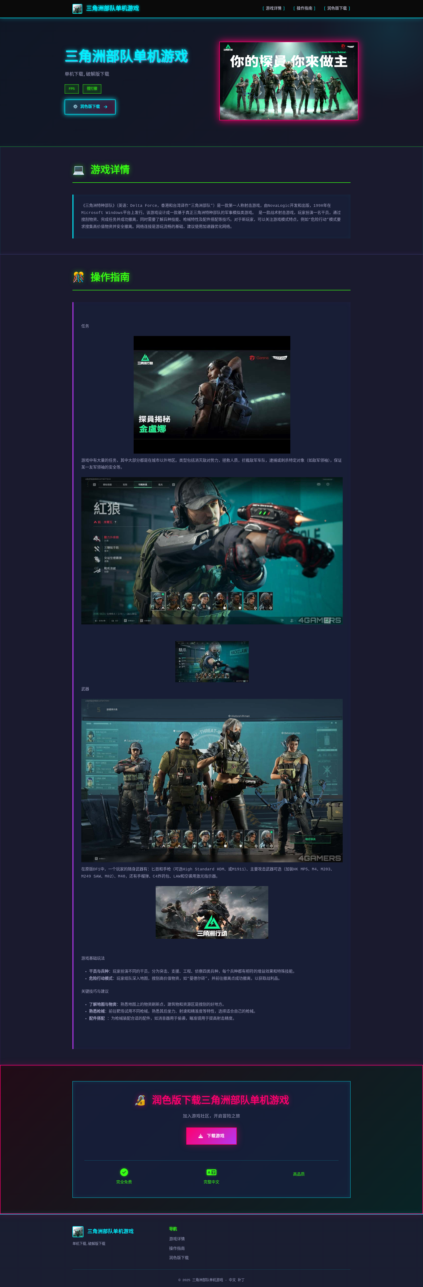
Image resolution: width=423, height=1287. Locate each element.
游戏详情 (274, 8)
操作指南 (304, 8)
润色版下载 (337, 8)
